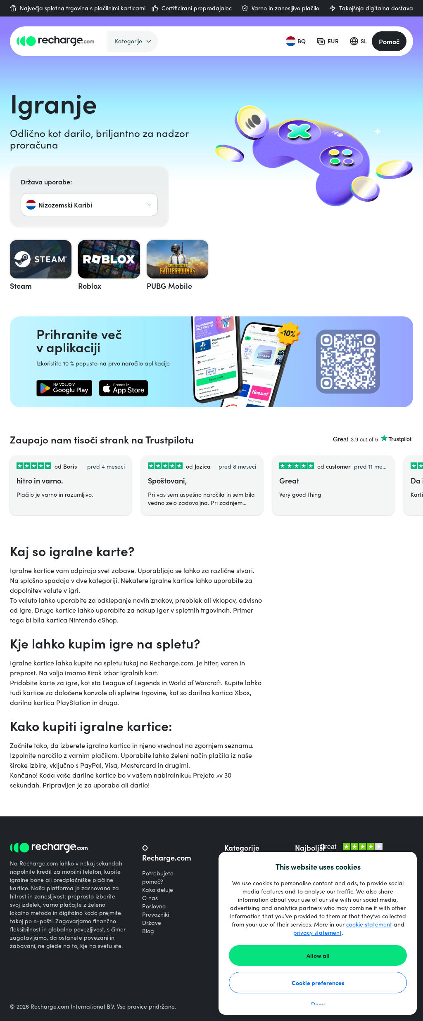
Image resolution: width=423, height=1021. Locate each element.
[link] (64, 388)
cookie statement (369, 924)
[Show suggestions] (149, 204)
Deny (318, 1004)
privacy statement (317, 932)
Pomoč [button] (389, 41)
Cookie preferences (318, 983)
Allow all (318, 955)
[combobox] (89, 205)
